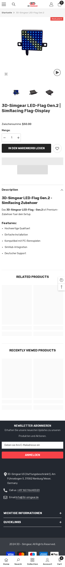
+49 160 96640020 (28, 490)
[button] (32, 169)
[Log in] (51, 4)
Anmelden (32, 455)
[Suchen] (14, 4)
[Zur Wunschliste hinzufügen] (57, 148)
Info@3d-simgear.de (27, 497)
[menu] (4, 4)
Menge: (6, 130)
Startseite (7, 12)
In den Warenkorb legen (26, 148)
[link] (17, 328)
